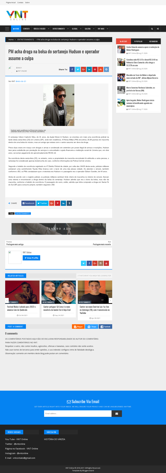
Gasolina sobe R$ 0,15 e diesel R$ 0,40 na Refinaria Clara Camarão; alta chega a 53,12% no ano (142, 62)
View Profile (31, 258)
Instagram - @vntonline (16, 453)
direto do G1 (21, 81)
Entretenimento (59, 28)
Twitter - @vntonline (15, 444)
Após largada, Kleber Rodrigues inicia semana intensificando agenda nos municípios (140, 103)
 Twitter (42, 203)
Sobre (27, 2)
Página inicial (11, 2)
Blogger (80, 326)
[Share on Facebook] (72, 69)
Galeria (88, 28)
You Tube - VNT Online (16, 439)
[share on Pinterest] (95, 69)
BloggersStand (88, 470)
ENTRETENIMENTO (25, 39)
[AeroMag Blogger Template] (28, 15)
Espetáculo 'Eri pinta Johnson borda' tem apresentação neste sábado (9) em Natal (94, 310)
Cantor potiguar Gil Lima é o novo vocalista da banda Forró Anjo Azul (20, 308)
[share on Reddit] (106, 69)
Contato (20, 2)
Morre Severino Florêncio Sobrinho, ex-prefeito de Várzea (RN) (140, 89)
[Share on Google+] (83, 69)
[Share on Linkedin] (89, 69)
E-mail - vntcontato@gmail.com (20, 458)
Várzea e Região (39, 28)
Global (75, 28)
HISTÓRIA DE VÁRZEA (54, 439)
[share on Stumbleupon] (100, 69)
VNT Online (70, 468)
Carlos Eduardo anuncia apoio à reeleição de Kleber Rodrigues (142, 48)
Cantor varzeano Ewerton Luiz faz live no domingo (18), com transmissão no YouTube (58, 310)
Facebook (107, 326)
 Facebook (28, 203)
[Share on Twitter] (77, 69)
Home (17, 28)
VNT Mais (101, 28)
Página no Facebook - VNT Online (21, 448)
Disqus (94, 326)
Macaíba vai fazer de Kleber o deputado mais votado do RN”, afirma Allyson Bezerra (142, 76)
